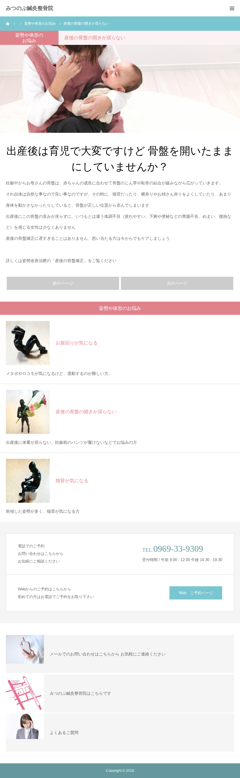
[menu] (232, 8)
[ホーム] (8, 23)
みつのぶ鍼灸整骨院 (29, 8)
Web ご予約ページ (196, 593)
